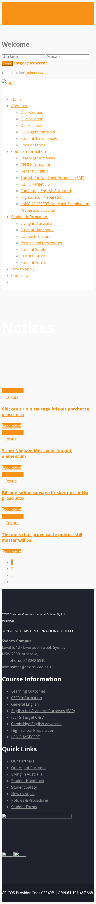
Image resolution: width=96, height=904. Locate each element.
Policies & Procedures (30, 800)
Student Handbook (37, 229)
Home (16, 99)
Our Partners (32, 125)
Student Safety (33, 249)
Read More (11, 425)
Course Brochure (36, 236)
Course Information (29, 151)
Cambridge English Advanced (46, 190)
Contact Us (20, 275)
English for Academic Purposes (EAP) (52, 177)
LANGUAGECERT (25, 736)
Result (11, 439)
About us (19, 105)
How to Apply (22, 269)
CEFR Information (36, 164)
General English (34, 171)
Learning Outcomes (38, 158)
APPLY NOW (22, 15)
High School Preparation (42, 197)
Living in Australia (36, 223)
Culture (12, 397)
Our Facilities (32, 112)
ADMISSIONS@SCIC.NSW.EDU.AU (61, 5)
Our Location (32, 118)
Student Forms (33, 262)
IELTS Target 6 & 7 (37, 184)
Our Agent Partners (38, 132)
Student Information (29, 216)
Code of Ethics (33, 145)
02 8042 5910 (17, 5)
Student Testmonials (39, 138)
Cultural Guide (33, 256)
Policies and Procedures (41, 242)
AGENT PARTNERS (27, 21)
